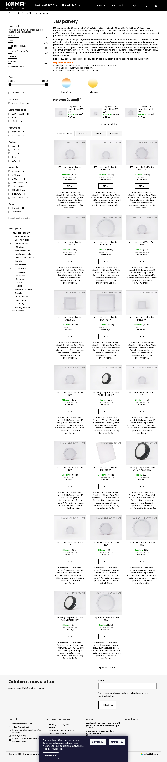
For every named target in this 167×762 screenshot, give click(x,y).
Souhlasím (116, 741)
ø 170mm (18, 175)
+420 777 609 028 (20, 727)
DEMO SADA (20, 300)
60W (16, 161)
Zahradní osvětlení (23, 289)
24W (16, 157)
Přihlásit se (107, 705)
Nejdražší (99, 133)
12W (15, 149)
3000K (17, 117)
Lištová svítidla (21, 243)
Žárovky (18, 261)
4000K (17, 121)
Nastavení (51, 755)
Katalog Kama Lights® (59, 724)
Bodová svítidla (22, 240)
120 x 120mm (19, 182)
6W (15, 146)
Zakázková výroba (57, 733)
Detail (70, 186)
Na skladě (19, 93)
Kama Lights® (20, 103)
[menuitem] (46, 5)
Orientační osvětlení (24, 257)
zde (60, 748)
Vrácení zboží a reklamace (61, 730)
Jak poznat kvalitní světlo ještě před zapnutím (102, 732)
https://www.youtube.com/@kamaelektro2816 (27, 740)
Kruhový (18, 208)
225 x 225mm (20, 197)
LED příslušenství (22, 296)
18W (15, 153)
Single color (21, 279)
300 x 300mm (20, 190)
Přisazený (18, 135)
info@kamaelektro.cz (22, 723)
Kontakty (53, 727)
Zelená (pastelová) (17, 46)
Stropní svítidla (22, 236)
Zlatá (10, 40)
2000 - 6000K (20, 114)
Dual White (21, 268)
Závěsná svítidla (22, 250)
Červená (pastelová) (18, 51)
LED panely (20, 264)
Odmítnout (98, 741)
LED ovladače (18, 310)
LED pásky (19, 247)
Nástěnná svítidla (23, 254)
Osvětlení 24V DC (21, 233)
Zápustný (18, 131)
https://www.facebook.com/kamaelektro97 (26, 731)
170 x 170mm (19, 186)
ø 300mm (18, 179)
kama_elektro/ (19, 735)
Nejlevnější (83, 133)
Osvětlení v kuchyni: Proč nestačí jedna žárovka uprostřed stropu (103, 724)
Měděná (12, 35)
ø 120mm (18, 171)
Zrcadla (18, 293)
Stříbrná (12, 56)
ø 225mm (18, 194)
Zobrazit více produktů (105, 124)
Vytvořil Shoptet (151, 754)
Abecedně (114, 133)
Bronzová (12, 61)
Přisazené (20, 275)
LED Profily (19, 303)
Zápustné (20, 272)
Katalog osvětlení (23, 307)
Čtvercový (19, 211)
